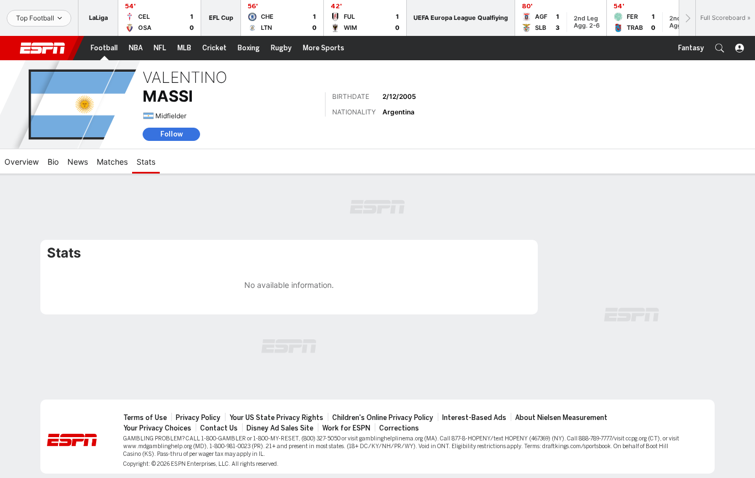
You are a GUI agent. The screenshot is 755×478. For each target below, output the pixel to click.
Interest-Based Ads (474, 418)
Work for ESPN (346, 428)
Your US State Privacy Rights (276, 418)
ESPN (42, 48)
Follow (171, 134)
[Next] (687, 18)
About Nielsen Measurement (561, 418)
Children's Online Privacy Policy (382, 418)
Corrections (399, 428)
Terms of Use (145, 418)
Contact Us (219, 428)
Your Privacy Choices (157, 428)
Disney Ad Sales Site (280, 428)
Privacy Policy (198, 418)
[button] (719, 48)
